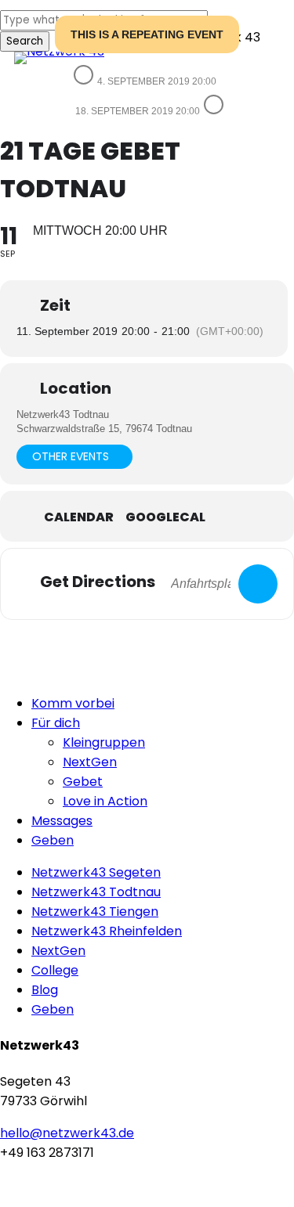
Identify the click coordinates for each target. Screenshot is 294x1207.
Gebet (83, 782)
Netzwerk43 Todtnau (96, 892)
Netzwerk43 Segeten (96, 872)
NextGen (90, 762)
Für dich (55, 723)
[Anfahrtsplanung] (258, 584)
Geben (52, 840)
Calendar (79, 517)
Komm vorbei (72, 703)
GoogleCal (165, 517)
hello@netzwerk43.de (67, 1133)
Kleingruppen (104, 742)
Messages (62, 821)
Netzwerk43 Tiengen (94, 912)
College (54, 970)
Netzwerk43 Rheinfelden (106, 931)
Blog (44, 990)
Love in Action (105, 801)
